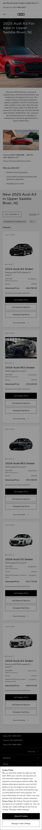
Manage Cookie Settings (21, 823)
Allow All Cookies (21, 816)
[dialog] (21, 798)
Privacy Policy (7, 801)
